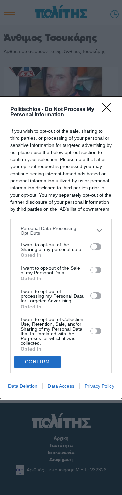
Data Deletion (22, 386)
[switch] (95, 246)
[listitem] (61, 230)
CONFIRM (37, 361)
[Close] (108, 109)
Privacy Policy (99, 386)
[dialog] (61, 247)
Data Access (61, 386)
